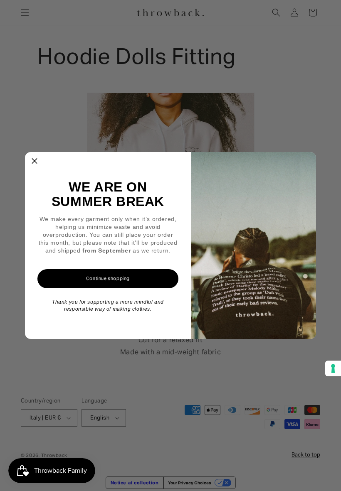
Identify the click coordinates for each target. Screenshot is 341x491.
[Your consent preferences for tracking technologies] (333, 368)
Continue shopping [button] (108, 278)
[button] (34, 161)
